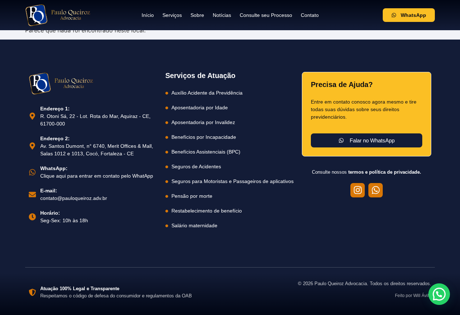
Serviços (172, 15)
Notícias (222, 15)
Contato (310, 15)
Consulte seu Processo (266, 15)
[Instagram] (357, 190)
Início (148, 15)
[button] (439, 294)
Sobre (197, 15)
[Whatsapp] (375, 190)
